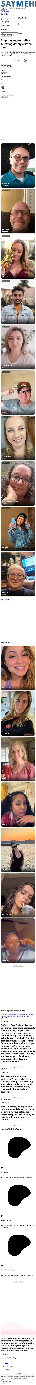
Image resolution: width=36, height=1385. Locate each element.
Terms (6, 1363)
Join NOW (15, 60)
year (7, 22)
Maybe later (18, 710)
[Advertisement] (18, 116)
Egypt (3, 367)
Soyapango (21, 1014)
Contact (7, 1370)
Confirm (9, 35)
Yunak (3, 1014)
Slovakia (4, 548)
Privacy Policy (9, 1366)
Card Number (23, 18)
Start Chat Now (5, 599)
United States (5, 231)
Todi (6, 1014)
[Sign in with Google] (25, 60)
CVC (20, 23)
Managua (15, 1014)
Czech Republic (5, 185)
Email (20, 33)
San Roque (25, 1016)
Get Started (4, 1354)
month (6, 20)
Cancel (3, 25)
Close (9, 1381)
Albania (4, 321)
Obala (10, 1014)
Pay (8, 25)
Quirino (19, 1016)
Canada (4, 503)
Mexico (4, 412)
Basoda (14, 1016)
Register (6, 11)
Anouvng (4, 1016)
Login (5, 10)
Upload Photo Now (19, 706)
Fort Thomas (29, 1014)
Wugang (9, 1016)
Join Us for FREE (18, 966)
